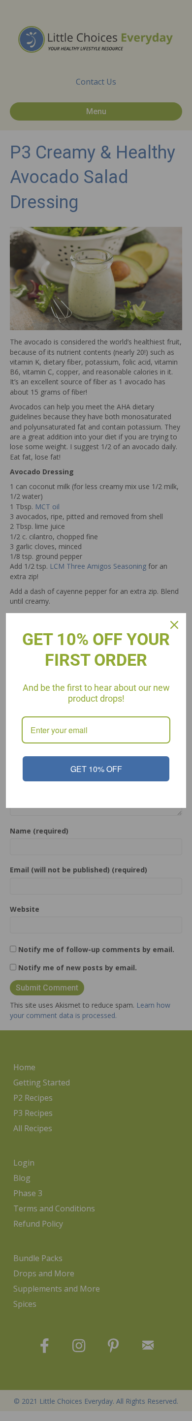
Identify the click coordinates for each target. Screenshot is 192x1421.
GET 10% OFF (96, 768)
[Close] (174, 625)
